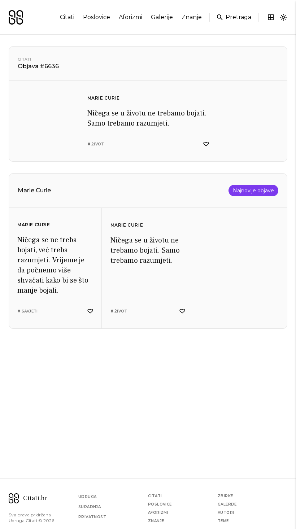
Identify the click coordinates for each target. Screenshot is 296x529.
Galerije (227, 504)
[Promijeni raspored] (271, 17)
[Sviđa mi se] (206, 144)
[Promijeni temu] (283, 17)
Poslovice (160, 504)
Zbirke (225, 496)
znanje (192, 17)
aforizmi (130, 17)
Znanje (156, 521)
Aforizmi (158, 512)
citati (67, 17)
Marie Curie (103, 98)
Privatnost (92, 517)
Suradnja (89, 506)
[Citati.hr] (16, 17)
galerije (162, 17)
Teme (223, 521)
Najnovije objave (253, 190)
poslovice (96, 17)
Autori (226, 512)
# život (95, 144)
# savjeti (27, 311)
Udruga (87, 496)
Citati (24, 59)
